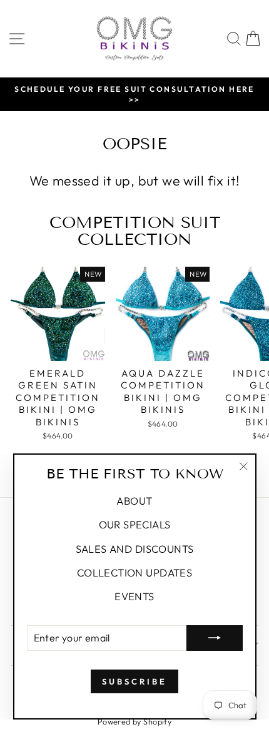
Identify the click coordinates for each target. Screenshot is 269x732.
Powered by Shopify (134, 721)
